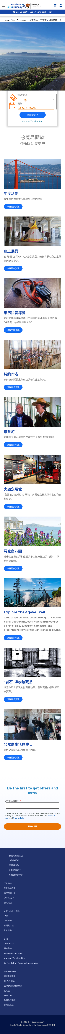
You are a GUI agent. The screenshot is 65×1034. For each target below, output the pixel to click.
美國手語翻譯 (10, 1000)
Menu (3, 5)
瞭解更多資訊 (13, 206)
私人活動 (8, 930)
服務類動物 (9, 1005)
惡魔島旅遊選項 (16, 855)
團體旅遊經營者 (16, 874)
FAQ (6, 915)
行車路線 (8, 883)
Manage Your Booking (32, 121)
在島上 (7, 990)
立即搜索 (31, 115)
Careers (8, 920)
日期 (20, 103)
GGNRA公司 (9, 897)
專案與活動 (14, 865)
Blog (6, 938)
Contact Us (9, 943)
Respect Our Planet (13, 953)
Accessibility (10, 971)
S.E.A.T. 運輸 (9, 981)
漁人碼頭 (8, 902)
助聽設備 (8, 995)
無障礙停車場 (10, 976)
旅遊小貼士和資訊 (12, 911)
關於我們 (8, 948)
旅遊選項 (22, 95)
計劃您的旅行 (15, 870)
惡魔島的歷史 (10, 888)
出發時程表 (14, 860)
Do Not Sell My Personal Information (21, 963)
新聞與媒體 (9, 925)
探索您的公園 (10, 892)
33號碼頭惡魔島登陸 (13, 985)
